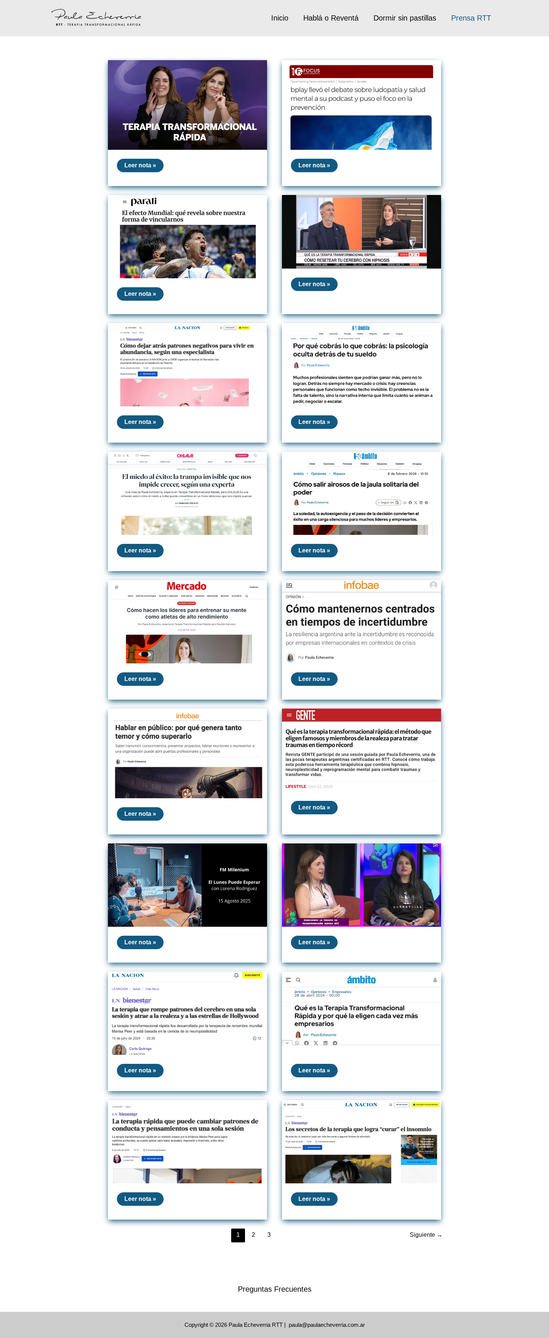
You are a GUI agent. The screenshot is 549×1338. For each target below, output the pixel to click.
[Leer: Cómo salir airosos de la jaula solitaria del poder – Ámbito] (361, 493)
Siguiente (426, 1235)
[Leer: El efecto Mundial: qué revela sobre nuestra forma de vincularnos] (187, 236)
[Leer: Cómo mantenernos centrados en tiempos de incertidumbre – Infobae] (361, 621)
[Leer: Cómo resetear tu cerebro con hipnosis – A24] (361, 231)
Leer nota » (144, 167)
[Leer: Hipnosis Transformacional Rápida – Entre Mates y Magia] (361, 884)
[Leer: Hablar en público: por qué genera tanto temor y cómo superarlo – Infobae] (187, 753)
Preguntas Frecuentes (274, 1289)
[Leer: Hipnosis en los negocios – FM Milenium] (187, 884)
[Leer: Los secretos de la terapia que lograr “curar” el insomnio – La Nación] (361, 1141)
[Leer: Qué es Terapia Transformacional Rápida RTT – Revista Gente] (361, 749)
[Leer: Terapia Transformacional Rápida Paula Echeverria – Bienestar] (187, 104)
